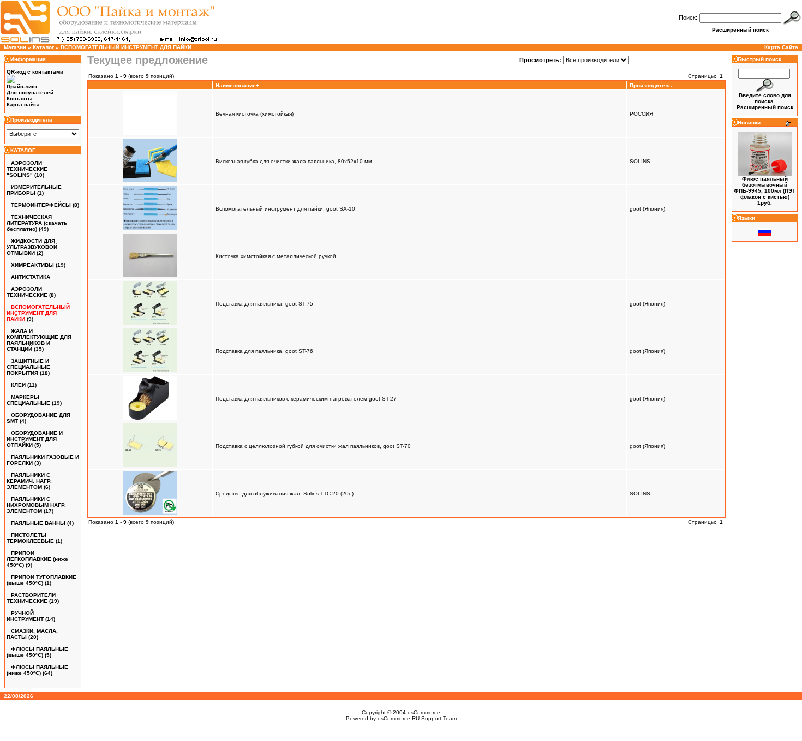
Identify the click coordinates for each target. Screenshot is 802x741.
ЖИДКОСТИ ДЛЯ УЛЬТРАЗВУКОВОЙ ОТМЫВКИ (32, 247)
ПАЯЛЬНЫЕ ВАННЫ (38, 523)
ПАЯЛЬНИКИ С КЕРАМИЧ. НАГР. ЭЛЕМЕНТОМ (29, 481)
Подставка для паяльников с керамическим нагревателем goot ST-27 (306, 399)
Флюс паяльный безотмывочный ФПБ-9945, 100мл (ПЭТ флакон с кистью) (764, 188)
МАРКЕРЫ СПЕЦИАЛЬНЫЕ (28, 400)
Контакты (20, 98)
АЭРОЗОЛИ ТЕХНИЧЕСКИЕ (27, 292)
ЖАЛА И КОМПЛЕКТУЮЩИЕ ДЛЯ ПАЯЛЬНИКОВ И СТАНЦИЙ (39, 340)
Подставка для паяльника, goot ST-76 (264, 351)
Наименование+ (237, 85)
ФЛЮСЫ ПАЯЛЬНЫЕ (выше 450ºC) (37, 652)
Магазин (15, 47)
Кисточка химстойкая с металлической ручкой (276, 256)
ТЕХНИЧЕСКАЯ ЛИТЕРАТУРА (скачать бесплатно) (37, 223)
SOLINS (640, 161)
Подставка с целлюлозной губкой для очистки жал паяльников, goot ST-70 (313, 446)
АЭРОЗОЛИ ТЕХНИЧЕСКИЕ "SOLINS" (27, 169)
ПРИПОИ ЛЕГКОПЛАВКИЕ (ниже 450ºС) (37, 559)
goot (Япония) (647, 209)
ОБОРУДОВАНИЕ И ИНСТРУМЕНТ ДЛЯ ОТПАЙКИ (35, 439)
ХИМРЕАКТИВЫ (32, 265)
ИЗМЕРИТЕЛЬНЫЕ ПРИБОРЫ (34, 190)
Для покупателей (30, 92)
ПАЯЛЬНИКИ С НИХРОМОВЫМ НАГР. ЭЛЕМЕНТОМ (36, 505)
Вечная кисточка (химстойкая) (255, 114)
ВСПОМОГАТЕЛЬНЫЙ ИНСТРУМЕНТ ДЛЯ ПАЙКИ (126, 47)
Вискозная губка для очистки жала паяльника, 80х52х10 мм (294, 161)
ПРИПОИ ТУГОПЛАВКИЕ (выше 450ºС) (41, 580)
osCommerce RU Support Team (417, 718)
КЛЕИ (18, 385)
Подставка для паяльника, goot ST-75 (264, 304)
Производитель (651, 85)
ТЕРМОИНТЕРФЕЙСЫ (41, 205)
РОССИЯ (641, 114)
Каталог (43, 47)
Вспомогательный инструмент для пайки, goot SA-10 (285, 209)
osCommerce (424, 712)
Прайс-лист (22, 86)
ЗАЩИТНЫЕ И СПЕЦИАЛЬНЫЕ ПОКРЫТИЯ (28, 367)
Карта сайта (23, 104)
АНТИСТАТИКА (30, 277)
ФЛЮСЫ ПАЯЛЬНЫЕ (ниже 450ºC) (37, 670)
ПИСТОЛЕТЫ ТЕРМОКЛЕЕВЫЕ (30, 538)
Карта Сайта (781, 47)
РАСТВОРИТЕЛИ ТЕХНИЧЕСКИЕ (31, 598)
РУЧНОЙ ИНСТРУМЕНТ (25, 616)
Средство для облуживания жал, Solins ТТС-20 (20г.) (285, 494)
